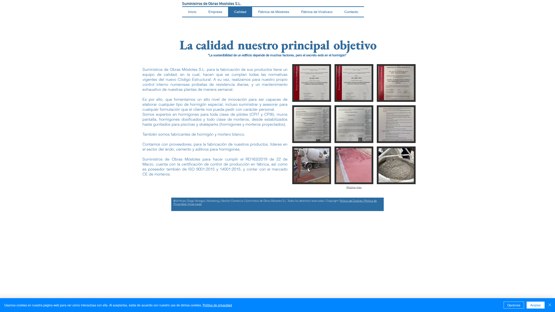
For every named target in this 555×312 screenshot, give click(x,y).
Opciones (513, 305)
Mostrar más (354, 187)
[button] (311, 83)
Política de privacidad (217, 305)
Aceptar (535, 305)
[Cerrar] (549, 305)
